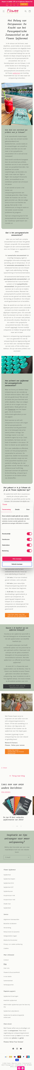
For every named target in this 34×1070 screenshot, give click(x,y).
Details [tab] (17, 509)
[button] (4, 11)
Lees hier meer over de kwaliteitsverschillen (17, 686)
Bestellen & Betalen (10, 923)
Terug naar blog (18, 776)
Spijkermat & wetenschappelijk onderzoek (14, 1016)
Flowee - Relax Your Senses (14, 1063)
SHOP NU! (24, 4)
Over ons (7, 968)
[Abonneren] (28, 857)
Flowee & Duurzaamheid (12, 972)
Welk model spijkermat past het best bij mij (17, 1006)
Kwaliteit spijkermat (10, 1000)
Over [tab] (27, 509)
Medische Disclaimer (10, 940)
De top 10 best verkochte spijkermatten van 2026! (13, 818)
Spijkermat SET (8, 887)
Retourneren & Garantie (11, 932)
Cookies (6, 948)
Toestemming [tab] (6, 509)
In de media (8, 976)
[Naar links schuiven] (13, 826)
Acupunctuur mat (9, 899)
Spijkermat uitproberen (11, 1011)
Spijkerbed (7, 908)
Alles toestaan (17, 558)
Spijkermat (7, 875)
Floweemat (11, 409)
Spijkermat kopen (9, 879)
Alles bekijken (5, 792)
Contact (6, 960)
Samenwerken (8, 980)
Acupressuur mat (9, 895)
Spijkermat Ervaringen (11, 996)
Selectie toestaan (17, 564)
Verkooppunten (9, 985)
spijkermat (16, 73)
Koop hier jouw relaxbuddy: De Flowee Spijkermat (16, 751)
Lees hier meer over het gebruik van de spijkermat (17, 615)
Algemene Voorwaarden (11, 919)
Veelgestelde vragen (10, 936)
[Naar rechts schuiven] (21, 826)
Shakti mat (7, 904)
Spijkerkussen (8, 891)
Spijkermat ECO (9, 883)
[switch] (29, 539)
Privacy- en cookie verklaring (13, 944)
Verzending (7, 928)
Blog (5, 964)
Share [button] (5, 768)
